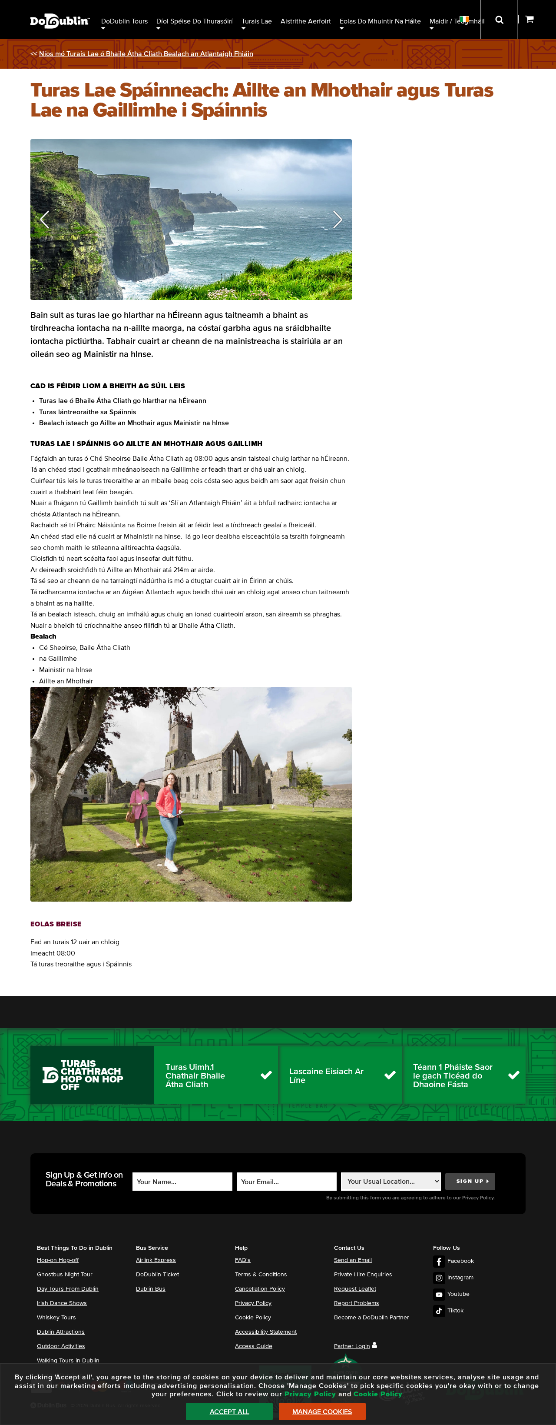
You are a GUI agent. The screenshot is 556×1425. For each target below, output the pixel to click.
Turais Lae (257, 21)
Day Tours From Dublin (68, 1289)
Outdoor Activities (61, 1346)
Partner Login (352, 1346)
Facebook (460, 1261)
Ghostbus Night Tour (65, 1275)
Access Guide (253, 1346)
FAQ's (243, 1260)
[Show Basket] (537, 19)
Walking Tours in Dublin (68, 1361)
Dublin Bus (150, 1289)
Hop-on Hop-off (58, 1260)
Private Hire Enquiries (363, 1275)
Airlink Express (156, 1260)
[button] (44, 220)
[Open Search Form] (499, 19)
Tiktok (455, 1311)
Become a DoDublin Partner (371, 1318)
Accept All (229, 1411)
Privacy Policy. (478, 1198)
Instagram (460, 1278)
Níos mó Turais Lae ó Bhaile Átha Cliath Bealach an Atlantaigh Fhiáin (146, 53)
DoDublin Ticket (157, 1275)
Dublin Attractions (61, 1332)
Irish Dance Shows (62, 1303)
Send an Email (353, 1260)
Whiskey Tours (56, 1318)
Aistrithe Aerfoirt (306, 21)
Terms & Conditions (261, 1275)
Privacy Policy (253, 1303)
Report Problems (356, 1303)
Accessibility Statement (266, 1332)
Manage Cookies (322, 1411)
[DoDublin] (60, 7)
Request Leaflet (355, 1289)
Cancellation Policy (260, 1289)
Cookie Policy (253, 1318)
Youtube (458, 1294)
